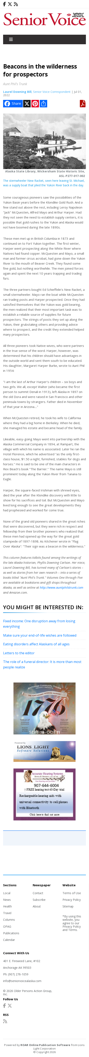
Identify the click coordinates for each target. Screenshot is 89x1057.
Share (16, 103)
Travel (7, 913)
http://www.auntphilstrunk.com (61, 587)
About (37, 906)
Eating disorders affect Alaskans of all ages (36, 644)
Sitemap (68, 906)
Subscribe (39, 900)
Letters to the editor (19, 653)
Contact (38, 893)
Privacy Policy (72, 900)
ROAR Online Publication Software (45, 1045)
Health (7, 906)
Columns (9, 920)
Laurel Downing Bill (17, 92)
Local (6, 893)
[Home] (44, 25)
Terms (72, 930)
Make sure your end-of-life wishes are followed (39, 635)
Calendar (9, 940)
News (7, 900)
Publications (11, 933)
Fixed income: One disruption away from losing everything (39, 624)
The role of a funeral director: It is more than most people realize (42, 664)
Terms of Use (72, 893)
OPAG (7, 926)
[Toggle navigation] (11, 39)
